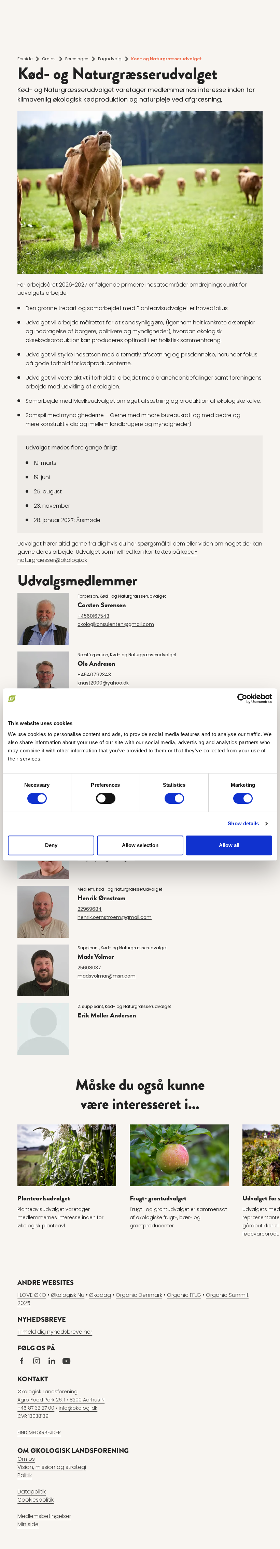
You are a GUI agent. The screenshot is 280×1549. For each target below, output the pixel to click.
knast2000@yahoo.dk (103, 682)
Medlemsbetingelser (44, 1516)
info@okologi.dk (78, 1408)
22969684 (90, 909)
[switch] (105, 798)
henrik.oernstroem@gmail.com (115, 917)
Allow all (229, 845)
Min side (28, 1524)
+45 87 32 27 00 (35, 1408)
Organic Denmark (139, 1295)
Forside (24, 59)
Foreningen (76, 59)
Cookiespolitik (35, 1500)
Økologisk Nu (67, 1295)
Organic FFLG (184, 1295)
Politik (24, 1475)
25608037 (89, 967)
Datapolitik (31, 1492)
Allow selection (140, 845)
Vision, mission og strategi (51, 1467)
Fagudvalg (110, 59)
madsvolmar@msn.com (107, 975)
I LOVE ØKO (31, 1295)
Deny (51, 845)
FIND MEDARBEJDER (39, 1432)
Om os (49, 59)
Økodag (100, 1295)
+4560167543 (93, 616)
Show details (243, 823)
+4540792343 (94, 674)
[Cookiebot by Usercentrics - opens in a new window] (242, 698)
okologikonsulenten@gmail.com (116, 624)
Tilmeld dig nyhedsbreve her (54, 1332)
